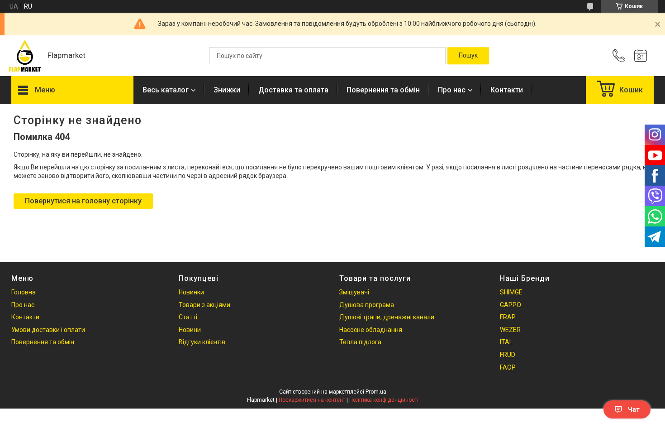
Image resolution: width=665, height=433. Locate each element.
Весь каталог (165, 90)
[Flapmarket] (25, 56)
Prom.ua (376, 392)
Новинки (191, 292)
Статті (188, 317)
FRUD (507, 354)
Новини (190, 329)
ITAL (506, 342)
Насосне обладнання (370, 329)
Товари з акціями (204, 304)
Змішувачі (354, 292)
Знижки (227, 90)
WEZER (510, 329)
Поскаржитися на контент (312, 400)
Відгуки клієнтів (202, 342)
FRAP (508, 317)
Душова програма (366, 304)
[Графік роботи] (640, 56)
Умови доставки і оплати (48, 329)
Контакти (506, 90)
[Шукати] (468, 55)
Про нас (452, 90)
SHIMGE (511, 292)
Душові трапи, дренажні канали (386, 317)
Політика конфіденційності (383, 400)
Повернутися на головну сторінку (83, 201)
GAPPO (510, 304)
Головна (23, 292)
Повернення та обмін (383, 90)
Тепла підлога (360, 342)
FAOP (508, 367)
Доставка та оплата (293, 90)
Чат (634, 409)
